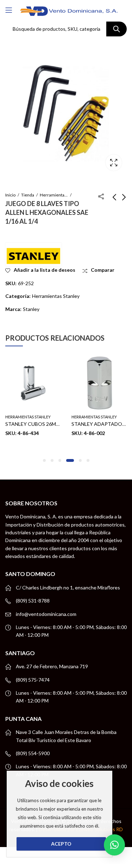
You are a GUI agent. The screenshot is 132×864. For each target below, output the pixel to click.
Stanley (31, 309)
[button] (44, 460)
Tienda (27, 195)
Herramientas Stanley (54, 195)
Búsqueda (116, 29)
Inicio (10, 195)
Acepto (61, 844)
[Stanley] (33, 254)
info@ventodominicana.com (46, 614)
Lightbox (114, 162)
